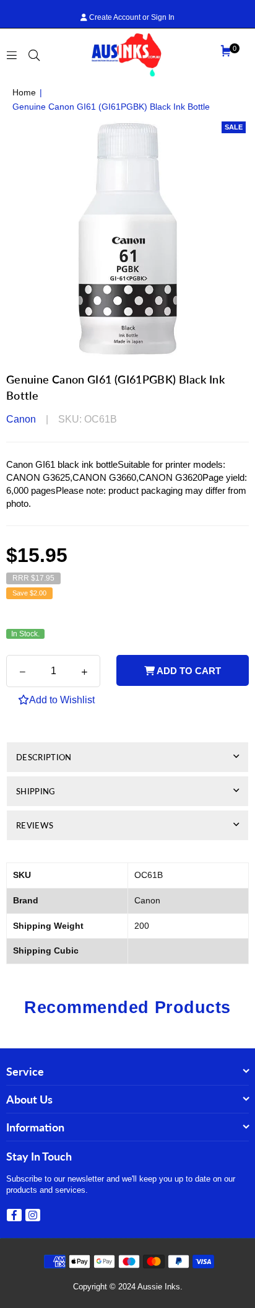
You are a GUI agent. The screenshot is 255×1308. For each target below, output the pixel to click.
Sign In (163, 17)
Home (24, 92)
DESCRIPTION (44, 757)
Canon (21, 419)
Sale (234, 127)
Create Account (113, 17)
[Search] (34, 54)
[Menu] (12, 54)
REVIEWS (34, 825)
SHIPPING (35, 791)
